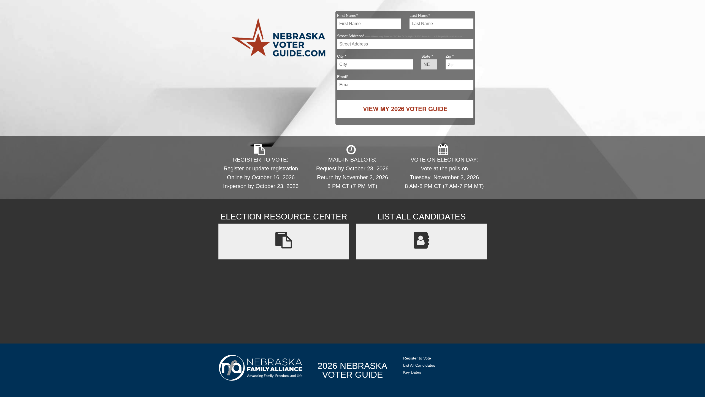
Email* (342, 76)
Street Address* (400, 36)
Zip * (450, 56)
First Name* (347, 15)
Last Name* (420, 15)
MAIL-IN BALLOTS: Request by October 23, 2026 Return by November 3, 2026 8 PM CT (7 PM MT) (352, 173)
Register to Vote (417, 358)
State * (427, 56)
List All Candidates (419, 365)
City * (341, 56)
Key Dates (412, 372)
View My (405, 108)
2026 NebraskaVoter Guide (352, 370)
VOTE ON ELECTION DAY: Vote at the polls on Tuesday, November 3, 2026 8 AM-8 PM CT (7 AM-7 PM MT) (444, 173)
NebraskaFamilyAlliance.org (260, 368)
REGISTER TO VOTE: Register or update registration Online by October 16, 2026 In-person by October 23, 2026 (261, 173)
